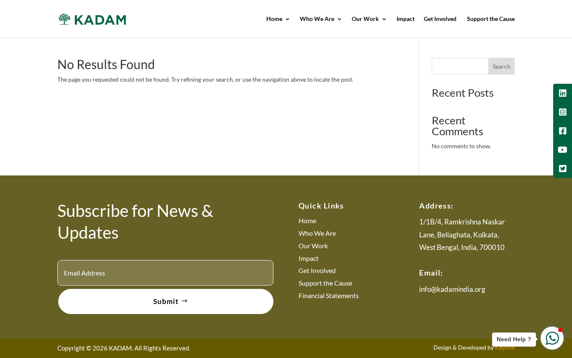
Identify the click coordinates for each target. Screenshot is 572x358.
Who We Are (317, 19)
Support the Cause (491, 19)
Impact (406, 19)
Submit (166, 301)
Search (501, 66)
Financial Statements (329, 295)
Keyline (505, 347)
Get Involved (441, 19)
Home (274, 19)
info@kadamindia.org (452, 289)
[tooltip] (562, 93)
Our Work (365, 19)
